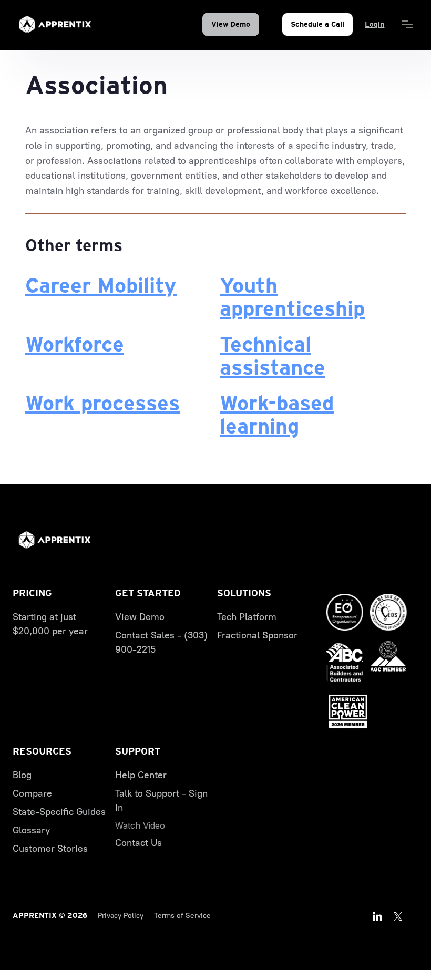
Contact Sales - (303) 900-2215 (161, 642)
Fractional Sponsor (257, 635)
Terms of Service (182, 915)
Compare (32, 793)
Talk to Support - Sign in (161, 800)
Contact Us (138, 843)
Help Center (141, 775)
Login (374, 24)
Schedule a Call (317, 24)
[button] (407, 24)
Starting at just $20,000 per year (50, 624)
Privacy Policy (120, 915)
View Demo (230, 24)
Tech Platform (246, 617)
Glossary (31, 830)
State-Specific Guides (59, 812)
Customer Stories (50, 848)
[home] (55, 24)
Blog (22, 775)
